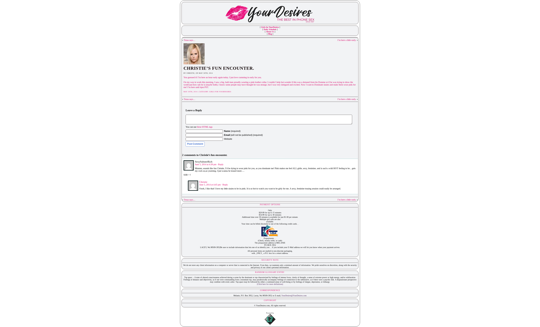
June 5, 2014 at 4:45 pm (210, 184)
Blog (270, 34)
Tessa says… (189, 40)
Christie (203, 182)
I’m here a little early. (347, 40)
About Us (270, 32)
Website (228, 139)
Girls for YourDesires (270, 27)
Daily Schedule (270, 29)
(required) (232, 131)
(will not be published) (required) (243, 135)
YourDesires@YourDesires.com (294, 296)
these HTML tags (204, 127)
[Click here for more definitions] (270, 284)
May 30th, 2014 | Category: (196, 92)
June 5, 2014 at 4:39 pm (205, 164)
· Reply (220, 164)
